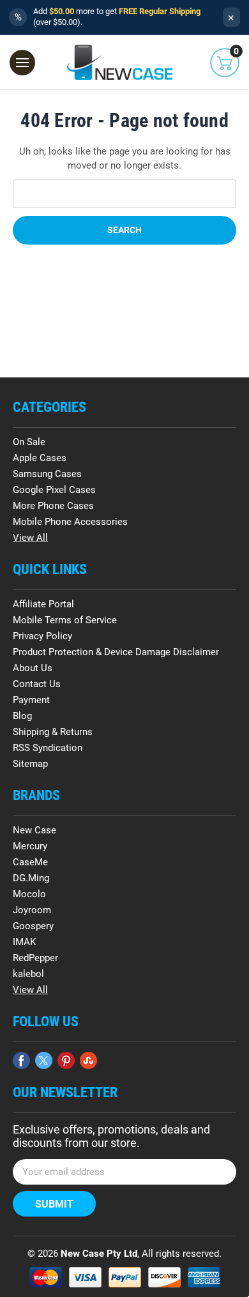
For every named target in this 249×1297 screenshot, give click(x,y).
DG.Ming (31, 878)
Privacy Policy (42, 636)
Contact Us (37, 684)
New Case (34, 830)
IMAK (24, 942)
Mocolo (29, 894)
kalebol (28, 974)
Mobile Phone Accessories (70, 521)
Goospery (33, 926)
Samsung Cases (47, 474)
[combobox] (124, 193)
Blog (22, 716)
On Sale (29, 442)
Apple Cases (39, 458)
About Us (32, 668)
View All (30, 537)
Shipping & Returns (53, 732)
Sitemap (30, 764)
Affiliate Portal (43, 604)
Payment (31, 700)
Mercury (30, 846)
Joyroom (32, 910)
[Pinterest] (66, 1060)
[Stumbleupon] (88, 1060)
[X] (43, 1060)
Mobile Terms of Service (65, 620)
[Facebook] (21, 1060)
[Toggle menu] (22, 62)
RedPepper (35, 958)
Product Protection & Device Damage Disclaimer (116, 652)
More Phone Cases (53, 506)
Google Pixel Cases (54, 490)
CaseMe (30, 862)
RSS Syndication (47, 748)
